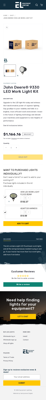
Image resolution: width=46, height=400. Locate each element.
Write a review (23, 284)
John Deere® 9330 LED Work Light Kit (18, 18)
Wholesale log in (9, 336)
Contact (25, 340)
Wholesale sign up (9, 340)
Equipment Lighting (25, 390)
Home (5, 15)
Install (25, 336)
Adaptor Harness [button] (28, 208)
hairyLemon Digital (27, 393)
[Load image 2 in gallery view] (23, 71)
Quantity (6, 143)
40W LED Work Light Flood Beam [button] (29, 193)
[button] (4, 4)
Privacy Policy (8, 361)
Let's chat (23, 316)
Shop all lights (8, 343)
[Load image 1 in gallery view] (10, 71)
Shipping (14, 138)
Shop (12, 15)
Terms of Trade (8, 357)
